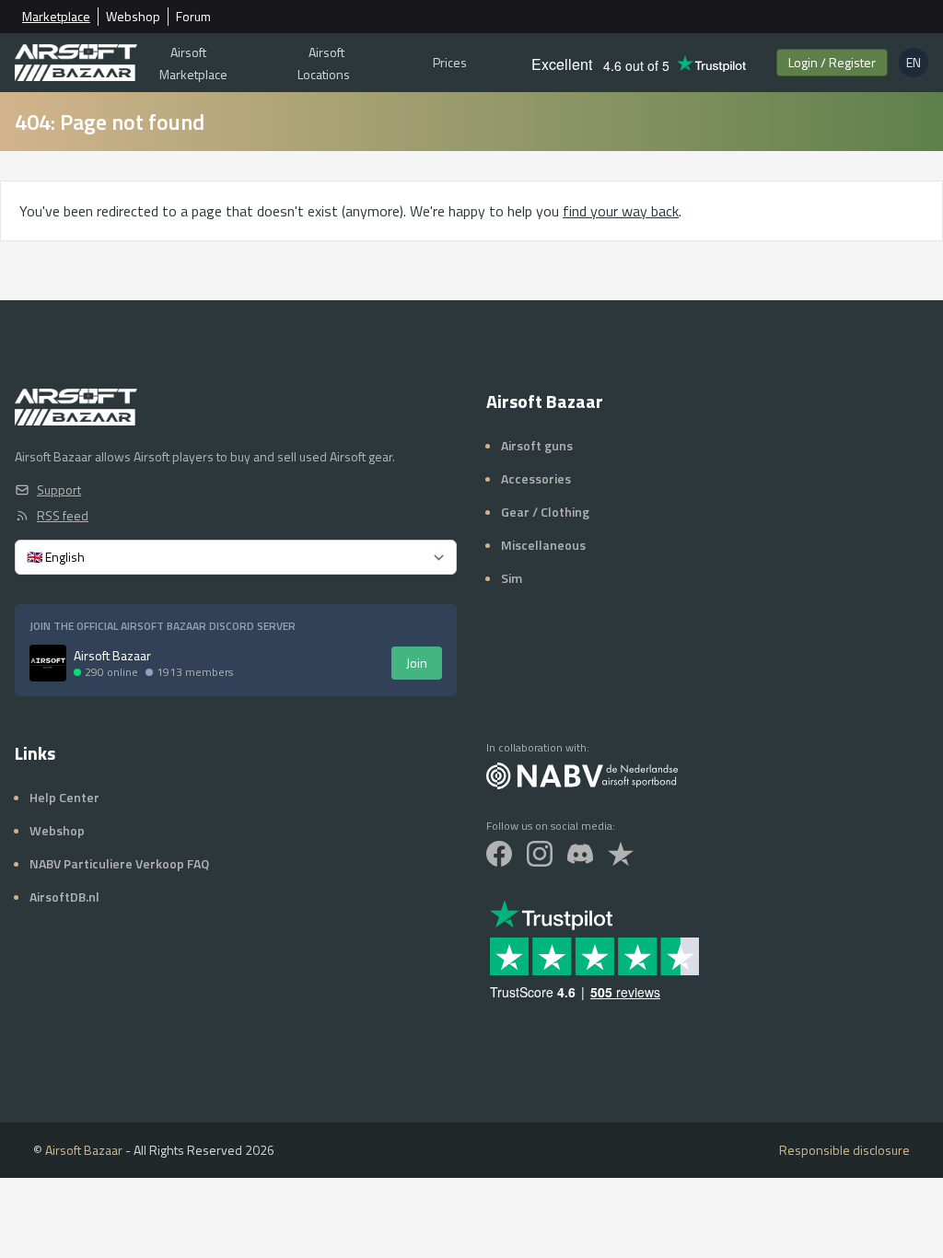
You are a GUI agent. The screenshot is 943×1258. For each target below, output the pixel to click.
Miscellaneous (543, 544)
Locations (323, 63)
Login (832, 62)
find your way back (621, 211)
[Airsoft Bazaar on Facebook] (499, 854)
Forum (193, 16)
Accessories (536, 478)
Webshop (133, 16)
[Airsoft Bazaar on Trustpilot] (621, 854)
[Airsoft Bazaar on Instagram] (540, 854)
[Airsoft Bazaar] (76, 62)
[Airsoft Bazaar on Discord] (580, 854)
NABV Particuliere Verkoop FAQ (119, 863)
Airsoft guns (537, 445)
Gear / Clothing (545, 511)
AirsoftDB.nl (64, 896)
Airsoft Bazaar (83, 1149)
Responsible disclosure (844, 1150)
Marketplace (56, 16)
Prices (450, 62)
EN (917, 64)
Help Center (64, 797)
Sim (511, 578)
